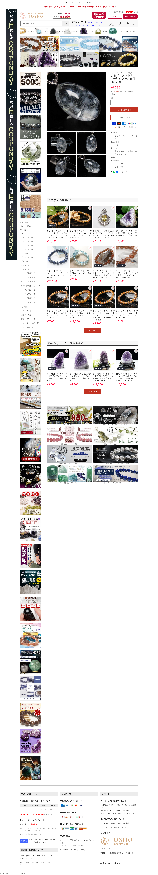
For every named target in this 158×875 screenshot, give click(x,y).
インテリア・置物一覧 (30, 323)
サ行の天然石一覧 (28, 281)
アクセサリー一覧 (28, 319)
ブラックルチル (27, 249)
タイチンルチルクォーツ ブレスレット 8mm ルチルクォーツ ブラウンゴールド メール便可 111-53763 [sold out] (104, 315)
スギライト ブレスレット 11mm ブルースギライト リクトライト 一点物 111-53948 (58, 274)
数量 (112, 98)
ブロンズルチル (27, 257)
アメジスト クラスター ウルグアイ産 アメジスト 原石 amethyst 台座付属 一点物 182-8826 (103, 377)
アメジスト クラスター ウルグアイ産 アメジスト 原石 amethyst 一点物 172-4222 (126, 234)
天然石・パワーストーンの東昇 (15, 874)
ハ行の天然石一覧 (28, 290)
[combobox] (44, 23)
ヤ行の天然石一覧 (28, 298)
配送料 (116, 91)
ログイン (115, 16)
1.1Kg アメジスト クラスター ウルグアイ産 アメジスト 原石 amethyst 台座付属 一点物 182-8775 (126, 377)
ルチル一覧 (25, 269)
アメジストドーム (28, 311)
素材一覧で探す (130, 31)
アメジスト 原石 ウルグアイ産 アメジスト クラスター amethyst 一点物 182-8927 (80, 377)
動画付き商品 (26, 226)
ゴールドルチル (27, 241)
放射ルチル (25, 265)
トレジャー (99, 25)
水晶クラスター (86, 25)
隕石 (93, 25)
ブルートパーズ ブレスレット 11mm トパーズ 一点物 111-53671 (81, 273)
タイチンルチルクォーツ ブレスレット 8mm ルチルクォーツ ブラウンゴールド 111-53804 (58, 314)
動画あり (90, 22)
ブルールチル (26, 261)
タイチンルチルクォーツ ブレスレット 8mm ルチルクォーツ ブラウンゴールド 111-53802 (127, 314)
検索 (65, 23)
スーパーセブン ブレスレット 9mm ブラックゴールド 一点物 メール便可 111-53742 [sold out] (104, 274)
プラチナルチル (27, 245)
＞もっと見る (92, 331)
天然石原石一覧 (27, 327)
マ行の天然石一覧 (28, 294)
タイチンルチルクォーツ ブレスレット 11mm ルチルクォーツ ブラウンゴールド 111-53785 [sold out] (58, 234)
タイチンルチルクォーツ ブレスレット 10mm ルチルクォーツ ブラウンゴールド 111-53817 (81, 314)
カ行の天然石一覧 (28, 277)
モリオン (77, 25)
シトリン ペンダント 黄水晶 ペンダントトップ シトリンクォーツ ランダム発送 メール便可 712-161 (104, 234)
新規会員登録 (130, 16)
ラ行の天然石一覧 (28, 302)
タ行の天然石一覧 (28, 286)
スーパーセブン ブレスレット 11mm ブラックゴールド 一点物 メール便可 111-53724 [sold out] (127, 274)
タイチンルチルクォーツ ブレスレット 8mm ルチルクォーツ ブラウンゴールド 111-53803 (81, 234)
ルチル (23, 233)
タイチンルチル (27, 237)
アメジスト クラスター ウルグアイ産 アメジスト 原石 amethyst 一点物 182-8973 (57, 377)
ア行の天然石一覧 (28, 273)
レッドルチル (26, 253)
